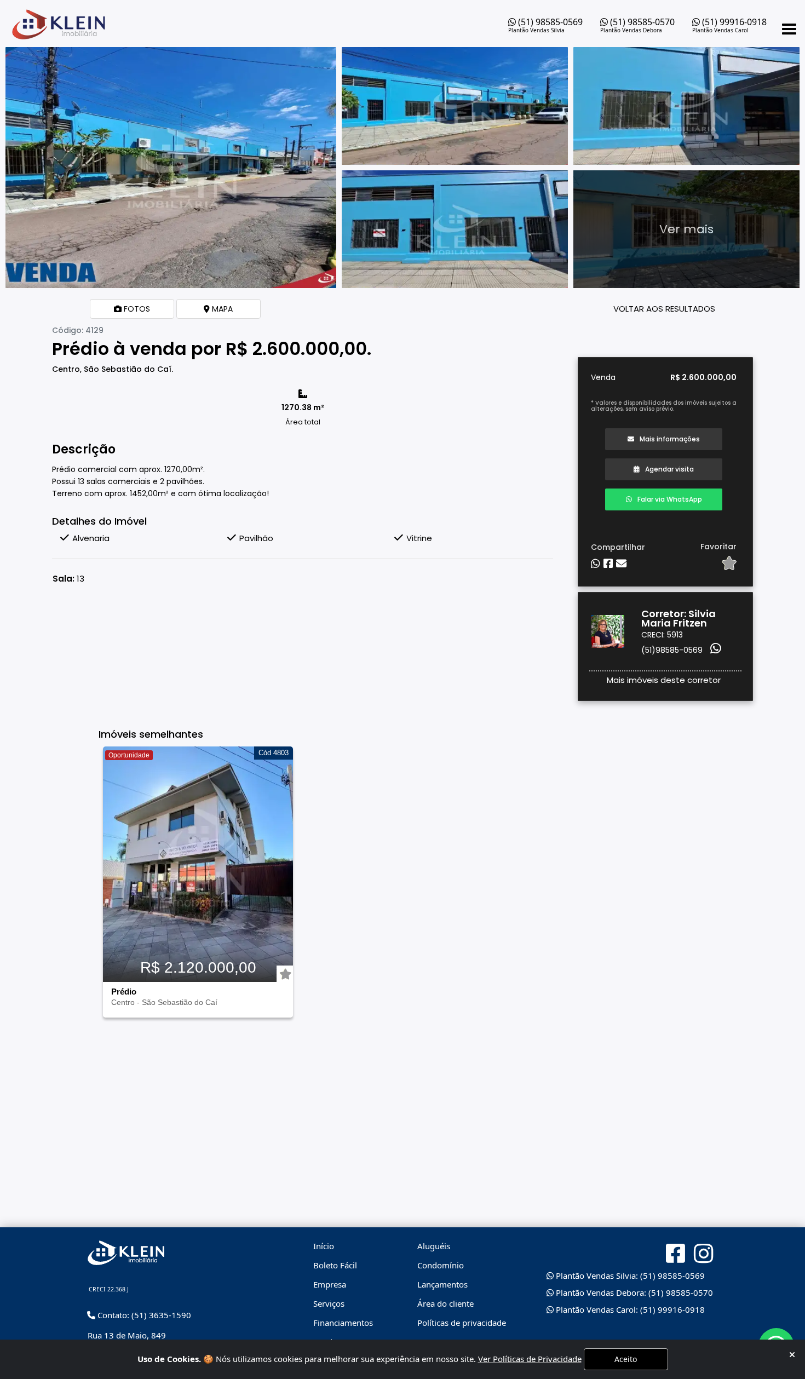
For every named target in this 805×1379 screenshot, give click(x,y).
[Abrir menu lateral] (789, 29)
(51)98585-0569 (672, 650)
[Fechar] (792, 1354)
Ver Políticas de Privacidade (530, 1358)
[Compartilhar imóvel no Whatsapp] (595, 563)
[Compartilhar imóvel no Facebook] (608, 563)
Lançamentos (442, 1284)
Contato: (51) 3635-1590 (143, 1314)
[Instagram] (703, 1253)
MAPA (221, 308)
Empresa (329, 1284)
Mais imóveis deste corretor (664, 680)
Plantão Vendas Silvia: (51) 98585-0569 (629, 1275)
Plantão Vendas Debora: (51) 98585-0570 (633, 1292)
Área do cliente (445, 1303)
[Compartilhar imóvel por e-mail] (621, 563)
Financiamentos (343, 1322)
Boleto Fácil (335, 1265)
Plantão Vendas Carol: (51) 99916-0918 (629, 1309)
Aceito (625, 1359)
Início (323, 1245)
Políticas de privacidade (461, 1322)
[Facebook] (675, 1253)
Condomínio (440, 1265)
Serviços (328, 1303)
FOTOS (136, 308)
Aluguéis (433, 1245)
